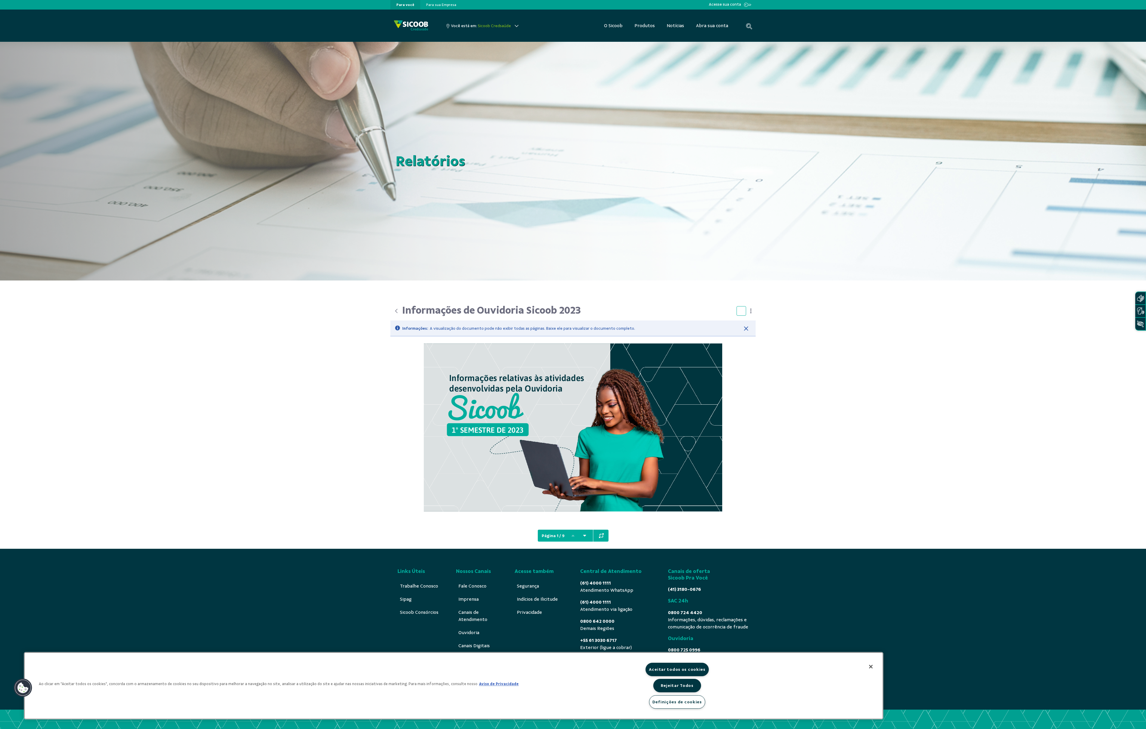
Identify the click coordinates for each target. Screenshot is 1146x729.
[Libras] (1140, 298)
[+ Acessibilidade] (1140, 324)
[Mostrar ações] (751, 311)
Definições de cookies (677, 701)
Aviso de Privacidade (499, 684)
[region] (453, 685)
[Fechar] (746, 328)
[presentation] (405, 5)
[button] (23, 687)
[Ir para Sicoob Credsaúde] (411, 25)
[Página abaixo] (585, 536)
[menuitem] (405, 5)
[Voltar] (396, 311)
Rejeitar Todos (677, 685)
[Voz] (1140, 311)
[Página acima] (573, 536)
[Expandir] (601, 536)
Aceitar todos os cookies (677, 669)
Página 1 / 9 (553, 536)
